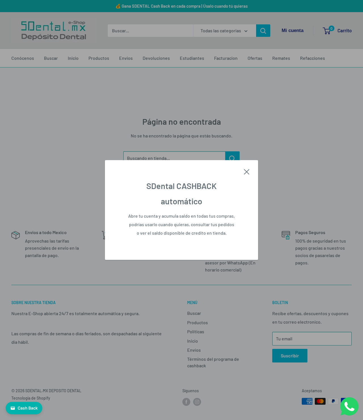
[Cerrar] (247, 171)
